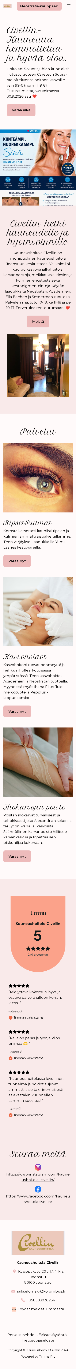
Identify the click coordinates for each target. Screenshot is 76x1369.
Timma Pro (47, 1356)
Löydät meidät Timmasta (41, 1309)
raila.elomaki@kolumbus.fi (41, 1291)
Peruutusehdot (21, 1335)
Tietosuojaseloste (38, 1340)
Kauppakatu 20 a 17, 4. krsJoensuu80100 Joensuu (41, 1277)
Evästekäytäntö (53, 1335)
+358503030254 (41, 1300)
